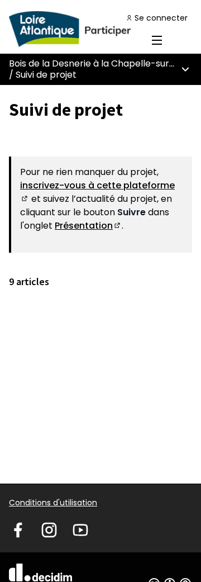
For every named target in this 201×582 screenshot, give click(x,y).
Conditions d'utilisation (53, 502)
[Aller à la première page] (76, 29)
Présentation (88, 225)
